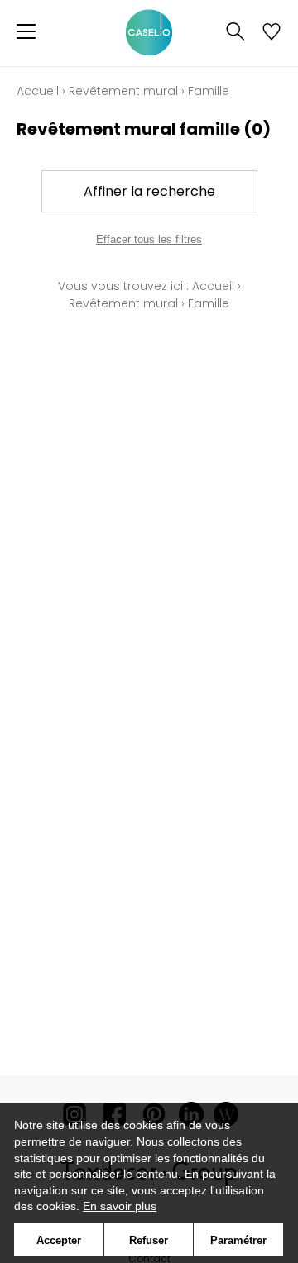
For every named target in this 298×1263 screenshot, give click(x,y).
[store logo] (149, 33)
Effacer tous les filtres (149, 239)
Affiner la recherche (149, 191)
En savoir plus (119, 1206)
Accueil (38, 91)
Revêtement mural (123, 91)
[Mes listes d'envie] (271, 33)
